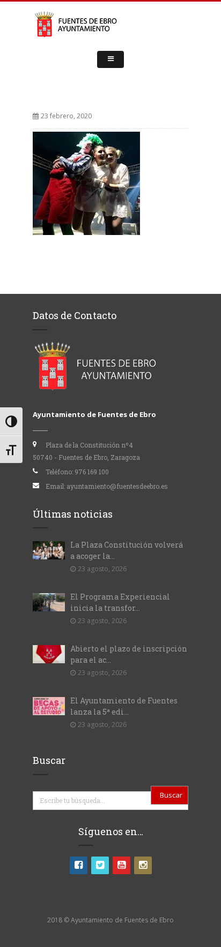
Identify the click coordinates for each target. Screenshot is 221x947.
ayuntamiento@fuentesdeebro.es (117, 486)
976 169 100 (92, 471)
